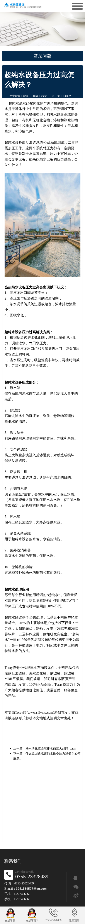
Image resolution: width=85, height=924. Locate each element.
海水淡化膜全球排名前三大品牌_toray (51, 748)
